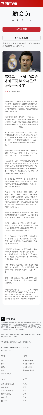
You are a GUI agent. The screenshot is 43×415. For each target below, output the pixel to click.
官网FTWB (9, 3)
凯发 (24, 390)
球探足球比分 (28, 367)
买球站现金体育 (7, 390)
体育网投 (4, 387)
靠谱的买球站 (6, 394)
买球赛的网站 (28, 360)
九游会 (25, 384)
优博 (24, 394)
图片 (3, 370)
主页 (3, 360)
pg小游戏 (4, 400)
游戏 (3, 367)
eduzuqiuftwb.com (16, 327)
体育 (6, 91)
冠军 (24, 387)
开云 (24, 397)
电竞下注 (4, 397)
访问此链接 (21, 29)
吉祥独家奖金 (22, 37)
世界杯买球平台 (28, 364)
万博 (24, 400)
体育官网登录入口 (8, 384)
